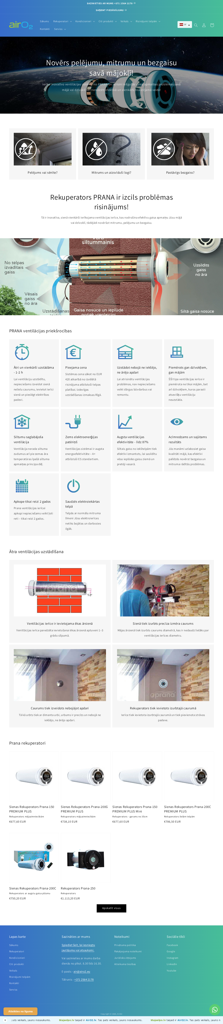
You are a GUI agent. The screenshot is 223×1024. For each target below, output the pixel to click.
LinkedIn (172, 964)
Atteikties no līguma (20, 1011)
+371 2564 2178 (84, 979)
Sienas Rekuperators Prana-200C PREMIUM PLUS (187, 809)
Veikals (13, 970)
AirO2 (119, 1014)
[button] (185, 24)
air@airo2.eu (82, 971)
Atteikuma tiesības (125, 964)
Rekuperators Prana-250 (78, 888)
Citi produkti (16, 964)
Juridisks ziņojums (125, 957)
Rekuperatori (16, 951)
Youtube (171, 970)
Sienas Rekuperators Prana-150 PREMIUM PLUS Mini (134, 809)
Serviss (13, 989)
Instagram (172, 957)
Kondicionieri (17, 957)
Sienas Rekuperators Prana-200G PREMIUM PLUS (84, 809)
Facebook (172, 945)
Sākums (13, 945)
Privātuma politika (125, 945)
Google (171, 951)
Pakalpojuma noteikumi (128, 951)
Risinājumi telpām (19, 976)
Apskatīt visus (111, 908)
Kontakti (14, 983)
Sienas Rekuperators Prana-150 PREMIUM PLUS (31, 809)
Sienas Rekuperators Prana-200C (32, 888)
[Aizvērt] (5, 1020)
